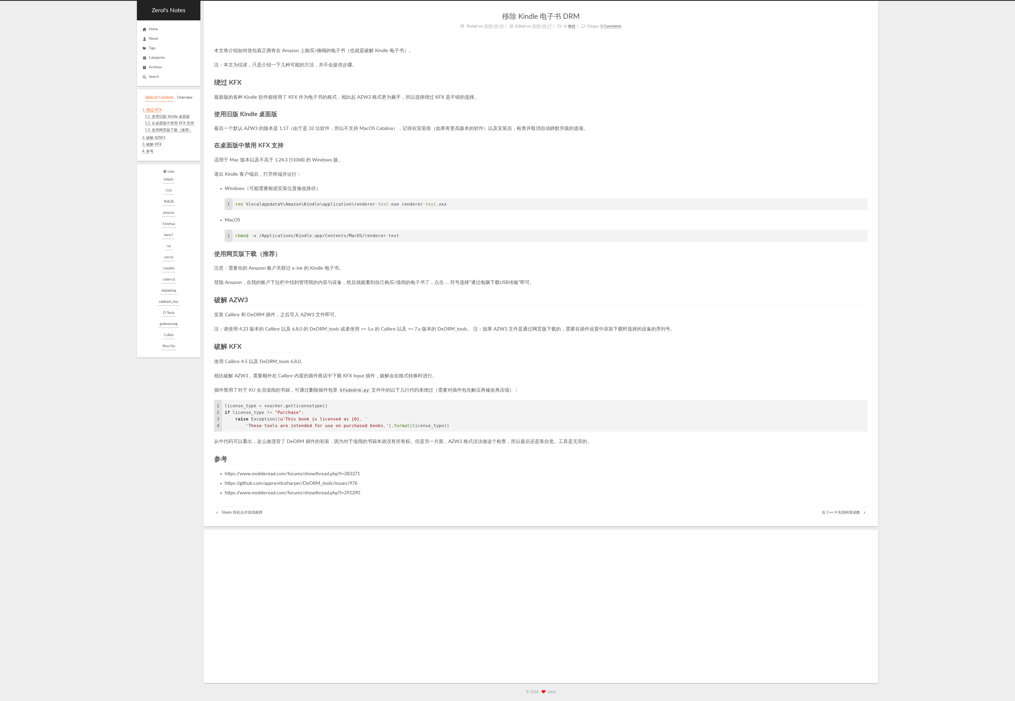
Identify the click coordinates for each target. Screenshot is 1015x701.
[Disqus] (540, 606)
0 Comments (611, 26)
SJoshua (169, 224)
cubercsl (169, 279)
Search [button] (154, 77)
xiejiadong (168, 290)
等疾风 (169, 201)
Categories (157, 58)
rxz (169, 246)
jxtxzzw (168, 213)
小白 (168, 190)
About (153, 38)
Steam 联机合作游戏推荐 (241, 512)
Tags (152, 48)
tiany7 (168, 235)
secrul (168, 257)
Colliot (169, 335)
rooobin (168, 268)
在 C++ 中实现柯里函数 (841, 512)
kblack (168, 179)
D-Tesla (168, 313)
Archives (155, 67)
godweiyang (169, 324)
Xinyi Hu (168, 346)
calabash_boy (168, 302)
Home (153, 29)
